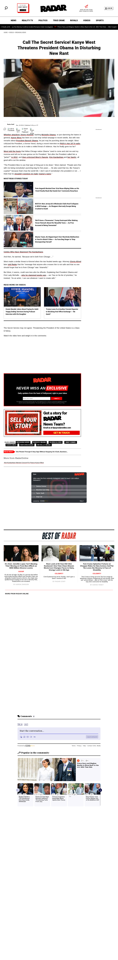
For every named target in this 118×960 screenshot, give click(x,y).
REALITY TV (27, 20)
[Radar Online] (53, 8)
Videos (11, 32)
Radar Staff (10, 124)
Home (6, 32)
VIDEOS (86, 20)
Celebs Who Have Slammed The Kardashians (23, 252)
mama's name (45, 174)
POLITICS (43, 20)
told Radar (12, 264)
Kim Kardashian (56, 157)
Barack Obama (39, 442)
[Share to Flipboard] (25, 129)
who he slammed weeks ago (33, 275)
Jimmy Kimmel (26, 135)
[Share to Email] (32, 129)
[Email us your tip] (23, 12)
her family (71, 157)
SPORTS (100, 20)
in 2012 (14, 157)
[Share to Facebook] (11, 129)
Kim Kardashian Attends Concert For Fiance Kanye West (24, 463)
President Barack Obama (27, 141)
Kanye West (16, 138)
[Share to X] (18, 129)
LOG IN (109, 8)
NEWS (13, 20)
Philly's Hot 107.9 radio (70, 144)
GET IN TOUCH (61, 432)
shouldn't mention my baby (26, 174)
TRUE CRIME (59, 20)
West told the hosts (12, 151)
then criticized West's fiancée (35, 157)
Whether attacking (12, 135)
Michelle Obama (48, 135)
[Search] (6, 9)
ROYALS (74, 20)
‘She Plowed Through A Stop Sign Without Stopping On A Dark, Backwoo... (42, 452)
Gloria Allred (75, 261)
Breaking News (20, 32)
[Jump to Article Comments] (5, 129)
